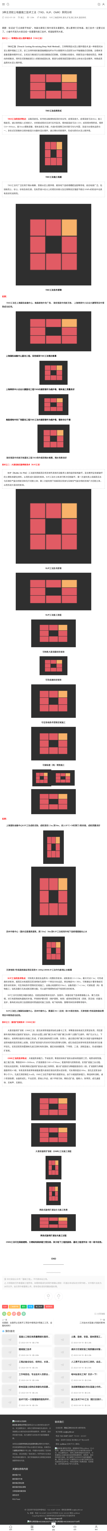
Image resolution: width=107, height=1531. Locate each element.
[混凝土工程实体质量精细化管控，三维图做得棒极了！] (9, 1340)
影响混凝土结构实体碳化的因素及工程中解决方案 (34, 1386)
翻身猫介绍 (16, 1475)
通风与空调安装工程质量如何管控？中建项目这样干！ (85, 1349)
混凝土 (87, 1047)
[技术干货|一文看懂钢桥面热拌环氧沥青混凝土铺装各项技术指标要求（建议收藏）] (9, 1402)
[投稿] (99, 4)
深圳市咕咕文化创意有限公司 (30, 1444)
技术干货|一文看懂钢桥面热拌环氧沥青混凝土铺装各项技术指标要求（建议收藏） (35, 1399)
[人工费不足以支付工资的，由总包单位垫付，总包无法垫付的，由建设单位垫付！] (62, 1365)
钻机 (14, 989)
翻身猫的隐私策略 (19, 1487)
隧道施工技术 (25, 1349)
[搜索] (8, 4)
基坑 (64, 17)
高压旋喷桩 (21, 465)
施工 (22, 17)
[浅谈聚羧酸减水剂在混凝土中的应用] (62, 1390)
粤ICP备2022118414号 (53, 1519)
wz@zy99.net (68, 1432)
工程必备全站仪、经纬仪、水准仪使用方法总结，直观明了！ (34, 1361)
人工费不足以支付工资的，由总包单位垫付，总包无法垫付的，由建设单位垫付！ (87, 1361)
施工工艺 (18, 51)
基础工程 (24, 1283)
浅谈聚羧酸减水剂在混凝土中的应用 (87, 1386)
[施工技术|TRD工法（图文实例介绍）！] (62, 1402)
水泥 (19, 38)
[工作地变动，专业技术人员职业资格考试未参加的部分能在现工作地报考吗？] (9, 1377)
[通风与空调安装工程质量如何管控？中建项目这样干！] (62, 1352)
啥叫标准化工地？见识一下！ (84, 1374)
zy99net (63, 1444)
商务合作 (15, 1495)
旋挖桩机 (82, 17)
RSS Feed (16, 1499)
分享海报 (101, 1314)
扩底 (68, 17)
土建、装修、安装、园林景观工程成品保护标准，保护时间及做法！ (87, 1336)
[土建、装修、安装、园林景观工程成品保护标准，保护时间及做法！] (62, 1340)
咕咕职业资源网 (53, 4)
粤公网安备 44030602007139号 (67, 1522)
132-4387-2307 (66, 1436)
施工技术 (74, 17)
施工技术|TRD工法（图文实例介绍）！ (86, 1399)
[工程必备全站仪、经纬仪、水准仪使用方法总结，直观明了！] (9, 1365)
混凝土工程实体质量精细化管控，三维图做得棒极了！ (34, 1336)
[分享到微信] (4, 1314)
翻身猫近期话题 (18, 1483)
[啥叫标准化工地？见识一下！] (62, 1377)
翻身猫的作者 (17, 1479)
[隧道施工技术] (9, 1352)
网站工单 (67, 1428)
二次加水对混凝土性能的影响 (92, 1322)
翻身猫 (50, 1286)
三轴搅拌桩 (57, 17)
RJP (51, 17)
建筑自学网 (18, 1451)
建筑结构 (18, 999)
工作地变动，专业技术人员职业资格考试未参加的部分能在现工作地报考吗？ (34, 1374)
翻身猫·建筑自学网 (19, 1425)
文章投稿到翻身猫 (19, 1491)
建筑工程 (44, 28)
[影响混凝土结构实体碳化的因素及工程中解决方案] (9, 1390)
